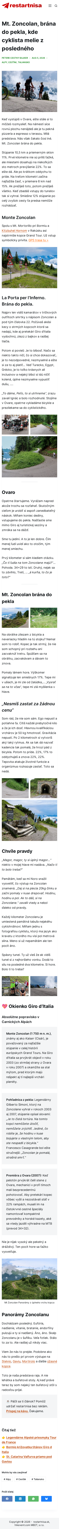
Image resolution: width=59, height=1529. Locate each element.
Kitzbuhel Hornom (14, 230)
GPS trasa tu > (39, 240)
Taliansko (24, 62)
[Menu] (50, 5)
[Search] (56, 6)
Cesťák (12, 62)
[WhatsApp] (33, 1499)
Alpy (4, 62)
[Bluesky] (46, 1499)
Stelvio (6, 1361)
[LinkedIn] (20, 1499)
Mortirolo (28, 1361)
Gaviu (16, 1361)
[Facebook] (7, 1499)
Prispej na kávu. (17, 1411)
